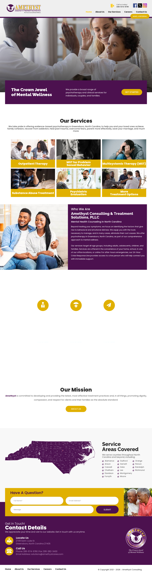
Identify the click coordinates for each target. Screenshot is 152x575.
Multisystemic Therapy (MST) (124, 164)
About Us (99, 12)
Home (89, 12)
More (124, 193)
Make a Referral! (140, 16)
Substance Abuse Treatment (33, 193)
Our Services (114, 12)
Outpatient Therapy (33, 164)
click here (43, 342)
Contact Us (141, 12)
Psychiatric (78, 193)
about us (76, 408)
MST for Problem (78, 163)
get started (131, 92)
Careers (128, 12)
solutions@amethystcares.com (47, 554)
